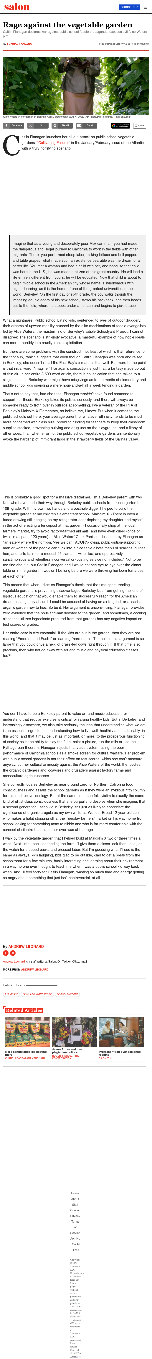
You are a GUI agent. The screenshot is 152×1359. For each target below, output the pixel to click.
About (75, 1199)
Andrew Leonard (19, 44)
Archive (75, 1238)
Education (11, 994)
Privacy (75, 1216)
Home (75, 1193)
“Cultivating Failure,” (53, 143)
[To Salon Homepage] (17, 6)
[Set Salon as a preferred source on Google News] (120, 126)
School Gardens (67, 994)
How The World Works (37, 994)
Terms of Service (75, 1227)
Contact (75, 1210)
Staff (75, 1204)
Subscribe (130, 7)
